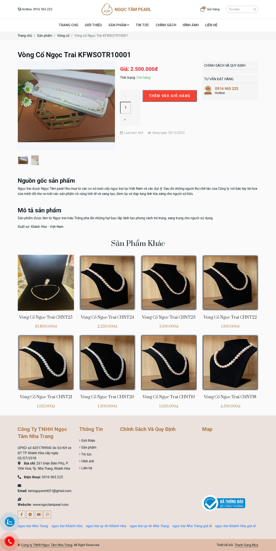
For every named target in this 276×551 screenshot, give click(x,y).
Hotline (226, 90)
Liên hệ (86, 468)
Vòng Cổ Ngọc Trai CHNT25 (45, 317)
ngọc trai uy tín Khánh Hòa (106, 526)
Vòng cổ (63, 36)
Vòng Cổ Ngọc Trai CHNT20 (107, 397)
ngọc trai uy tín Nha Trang (149, 526)
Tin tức (86, 454)
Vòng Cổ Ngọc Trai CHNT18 (230, 397)
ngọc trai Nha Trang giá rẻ (192, 526)
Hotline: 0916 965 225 (36, 9)
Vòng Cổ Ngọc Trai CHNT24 (107, 317)
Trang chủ (25, 36)
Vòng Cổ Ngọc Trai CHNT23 (168, 317)
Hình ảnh (87, 461)
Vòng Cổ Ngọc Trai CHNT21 (46, 397)
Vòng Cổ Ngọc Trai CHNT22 (230, 317)
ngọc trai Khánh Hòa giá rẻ (235, 526)
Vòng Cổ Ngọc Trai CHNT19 (169, 397)
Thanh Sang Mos (246, 545)
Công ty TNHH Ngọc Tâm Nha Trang (46, 545)
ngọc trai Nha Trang (33, 526)
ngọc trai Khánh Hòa (66, 526)
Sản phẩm (44, 36)
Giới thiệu (87, 440)
